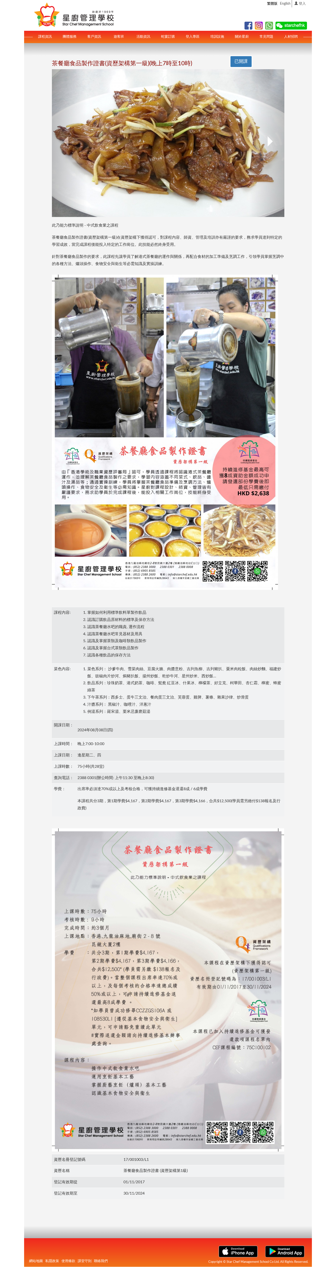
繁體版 (272, 3)
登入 (302, 3)
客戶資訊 (94, 36)
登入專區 (192, 36)
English (285, 3)
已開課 (241, 61)
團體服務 (69, 36)
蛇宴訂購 (168, 36)
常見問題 (266, 36)
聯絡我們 (101, 1261)
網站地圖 (36, 1261)
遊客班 (119, 36)
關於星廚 (242, 36)
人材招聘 (291, 36)
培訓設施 (217, 36)
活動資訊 (143, 36)
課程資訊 (45, 36)
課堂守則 (85, 1261)
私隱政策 (52, 1261)
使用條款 (68, 1261)
